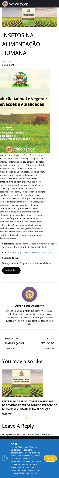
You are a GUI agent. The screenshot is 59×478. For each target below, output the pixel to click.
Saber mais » (32, 473)
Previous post (11, 338)
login (23, 434)
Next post (49, 338)
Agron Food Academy (29, 306)
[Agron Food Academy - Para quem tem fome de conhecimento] (15, 4)
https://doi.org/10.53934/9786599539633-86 (29, 252)
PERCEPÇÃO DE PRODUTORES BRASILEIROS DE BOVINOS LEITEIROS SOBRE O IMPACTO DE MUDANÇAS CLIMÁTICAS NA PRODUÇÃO (29, 405)
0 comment (8, 64)
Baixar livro (11, 270)
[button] (26, 418)
